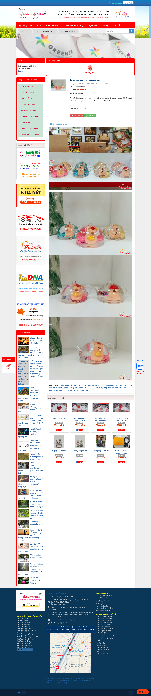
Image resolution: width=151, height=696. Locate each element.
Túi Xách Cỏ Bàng (102, 647)
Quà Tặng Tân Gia (23, 618)
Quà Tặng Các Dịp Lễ (104, 620)
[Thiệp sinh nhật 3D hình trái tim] (121, 407)
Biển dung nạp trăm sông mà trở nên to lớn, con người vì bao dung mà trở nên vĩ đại (30, 420)
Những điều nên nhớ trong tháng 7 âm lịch (36, 580)
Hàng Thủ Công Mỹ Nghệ (105, 639)
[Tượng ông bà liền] (59, 441)
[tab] (58, 123)
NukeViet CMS (68, 680)
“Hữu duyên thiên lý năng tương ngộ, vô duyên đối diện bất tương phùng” (29, 445)
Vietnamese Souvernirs (103, 610)
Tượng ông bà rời (80, 451)
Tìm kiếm (117, 25)
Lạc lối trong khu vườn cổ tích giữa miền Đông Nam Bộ (36, 514)
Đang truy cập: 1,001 (25, 649)
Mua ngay (91, 115)
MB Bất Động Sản (102, 598)
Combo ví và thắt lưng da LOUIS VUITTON (121, 453)
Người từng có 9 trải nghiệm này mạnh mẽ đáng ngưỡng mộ (30, 433)
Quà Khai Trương (22, 620)
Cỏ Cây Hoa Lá (27, 86)
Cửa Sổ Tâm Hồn (27, 92)
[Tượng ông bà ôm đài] (101, 441)
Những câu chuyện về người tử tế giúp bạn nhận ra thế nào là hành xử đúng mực (30, 481)
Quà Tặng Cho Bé (23, 647)
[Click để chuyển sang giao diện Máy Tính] (24, 692)
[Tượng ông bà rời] (80, 441)
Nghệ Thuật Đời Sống (98, 25)
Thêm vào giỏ (78, 115)
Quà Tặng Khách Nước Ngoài (106, 635)
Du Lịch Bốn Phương (29, 122)
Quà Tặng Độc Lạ (102, 637)
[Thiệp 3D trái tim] (59, 407)
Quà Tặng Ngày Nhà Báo (25, 639)
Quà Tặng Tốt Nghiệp (24, 622)
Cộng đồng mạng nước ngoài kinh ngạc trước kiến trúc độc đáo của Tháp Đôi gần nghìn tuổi (30, 394)
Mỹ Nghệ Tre (101, 643)
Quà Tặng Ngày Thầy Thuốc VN (27, 637)
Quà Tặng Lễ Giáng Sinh (25, 633)
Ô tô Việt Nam (100, 602)
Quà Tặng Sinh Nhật (23, 624)
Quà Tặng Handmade (104, 626)
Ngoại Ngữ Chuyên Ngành (104, 608)
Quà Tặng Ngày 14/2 (23, 626)
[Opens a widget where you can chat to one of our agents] (143, 692)
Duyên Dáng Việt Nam (29, 116)
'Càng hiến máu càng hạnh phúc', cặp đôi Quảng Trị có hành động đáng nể (30, 494)
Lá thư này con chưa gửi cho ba (36, 522)
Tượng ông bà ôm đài (101, 451)
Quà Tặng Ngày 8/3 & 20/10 (26, 629)
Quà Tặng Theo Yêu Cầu (25, 645)
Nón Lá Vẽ (100, 651)
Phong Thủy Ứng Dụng (30, 134)
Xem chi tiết (22, 71)
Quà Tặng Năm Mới (23, 641)
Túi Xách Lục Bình (103, 649)
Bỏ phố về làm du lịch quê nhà (36, 556)
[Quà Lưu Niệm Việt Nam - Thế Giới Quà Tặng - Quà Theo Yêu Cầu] (32, 13)
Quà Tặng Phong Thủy (24, 643)
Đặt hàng (59, 430)
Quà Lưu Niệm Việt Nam (48, 25)
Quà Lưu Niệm (101, 633)
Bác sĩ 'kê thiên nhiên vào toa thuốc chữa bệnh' (36, 504)
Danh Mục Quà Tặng (74, 25)
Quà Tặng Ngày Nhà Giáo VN (26, 631)
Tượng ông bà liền (59, 451)
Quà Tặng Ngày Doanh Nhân (26, 635)
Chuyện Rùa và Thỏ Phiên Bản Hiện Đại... (36, 340)
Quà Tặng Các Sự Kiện (104, 618)
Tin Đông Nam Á (101, 604)
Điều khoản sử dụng (60, 683)
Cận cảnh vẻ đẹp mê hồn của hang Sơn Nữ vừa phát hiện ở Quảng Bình (30, 569)
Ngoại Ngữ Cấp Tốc (102, 606)
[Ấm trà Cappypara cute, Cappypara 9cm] (59, 85)
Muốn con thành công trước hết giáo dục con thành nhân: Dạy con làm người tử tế (30, 468)
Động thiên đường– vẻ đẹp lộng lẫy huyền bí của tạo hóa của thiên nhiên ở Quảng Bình (30, 352)
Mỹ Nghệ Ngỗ (101, 645)
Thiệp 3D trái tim (59, 418)
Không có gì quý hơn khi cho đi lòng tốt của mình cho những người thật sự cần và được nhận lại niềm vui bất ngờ (36, 368)
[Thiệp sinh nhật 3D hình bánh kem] (101, 407)
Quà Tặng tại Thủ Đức (104, 631)
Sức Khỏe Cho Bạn (28, 110)
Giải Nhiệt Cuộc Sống (29, 128)
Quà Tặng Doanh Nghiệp (104, 622)
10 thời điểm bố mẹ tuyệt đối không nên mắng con (30, 408)
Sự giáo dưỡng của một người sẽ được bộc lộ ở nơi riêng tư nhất (30, 548)
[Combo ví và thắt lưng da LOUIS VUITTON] (121, 441)
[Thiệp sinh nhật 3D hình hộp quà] (80, 407)
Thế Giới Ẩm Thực (28, 98)
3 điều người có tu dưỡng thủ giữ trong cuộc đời (36, 456)
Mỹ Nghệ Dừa (101, 641)
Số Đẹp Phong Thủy (102, 600)
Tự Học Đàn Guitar (28, 104)
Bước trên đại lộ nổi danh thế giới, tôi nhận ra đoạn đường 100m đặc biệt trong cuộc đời (30, 535)
